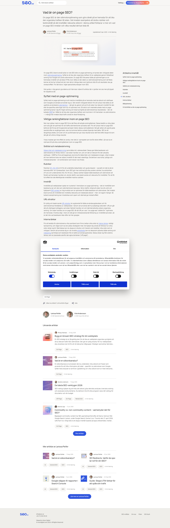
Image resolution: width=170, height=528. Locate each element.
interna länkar (103, 223)
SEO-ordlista (125, 514)
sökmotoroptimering (55, 75)
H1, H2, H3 (54, 168)
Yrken (140, 514)
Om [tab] (114, 249)
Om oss (133, 514)
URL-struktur (66, 203)
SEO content (55, 190)
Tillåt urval (85, 284)
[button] (79, 433)
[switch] (74, 276)
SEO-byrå (147, 514)
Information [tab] (85, 249)
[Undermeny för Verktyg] (124, 2)
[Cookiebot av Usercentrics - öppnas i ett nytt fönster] (118, 242)
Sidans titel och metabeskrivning (55, 150)
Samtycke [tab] (55, 249)
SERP (51, 112)
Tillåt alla (113, 284)
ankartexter (81, 230)
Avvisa (57, 284)
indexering (47, 233)
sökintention (63, 105)
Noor (59, 33)
